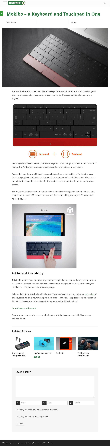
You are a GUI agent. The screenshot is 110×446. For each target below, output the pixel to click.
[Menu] (5, 3)
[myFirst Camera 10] (44, 338)
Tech (74, 23)
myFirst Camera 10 (42, 353)
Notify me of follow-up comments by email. (38, 409)
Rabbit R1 (60, 353)
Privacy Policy (32, 443)
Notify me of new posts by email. (33, 416)
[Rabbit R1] (66, 338)
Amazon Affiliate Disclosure (46, 443)
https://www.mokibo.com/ (24, 308)
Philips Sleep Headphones (83, 354)
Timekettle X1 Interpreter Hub (19, 354)
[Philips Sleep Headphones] (88, 338)
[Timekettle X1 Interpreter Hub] (22, 338)
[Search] (104, 3)
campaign (89, 294)
